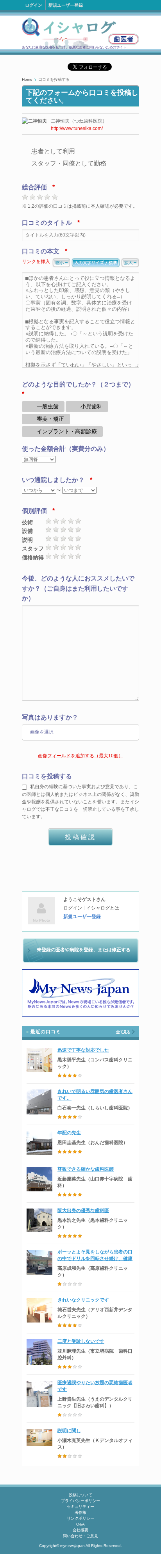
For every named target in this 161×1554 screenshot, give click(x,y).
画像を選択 (42, 732)
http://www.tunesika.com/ (77, 128)
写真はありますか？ (50, 717)
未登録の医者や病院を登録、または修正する (84, 949)
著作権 (80, 1512)
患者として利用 (53, 151)
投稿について (80, 1495)
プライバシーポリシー (80, 1501)
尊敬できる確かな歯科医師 (85, 1169)
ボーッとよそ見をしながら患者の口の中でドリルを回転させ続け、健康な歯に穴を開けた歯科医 (94, 1258)
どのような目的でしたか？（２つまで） (78, 384)
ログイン (33, 5)
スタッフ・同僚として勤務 (68, 163)
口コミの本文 (40, 251)
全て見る (123, 1032)
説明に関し (69, 1430)
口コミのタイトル (47, 222)
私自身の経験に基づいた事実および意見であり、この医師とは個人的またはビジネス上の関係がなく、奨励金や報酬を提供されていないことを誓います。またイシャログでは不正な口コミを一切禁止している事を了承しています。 (80, 801)
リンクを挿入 (36, 261)
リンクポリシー (80, 1518)
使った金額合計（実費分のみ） (65, 448)
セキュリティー (80, 1506)
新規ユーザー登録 (65, 5)
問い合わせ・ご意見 (80, 1536)
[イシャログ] (80, 33)
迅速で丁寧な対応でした (83, 1050)
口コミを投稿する (47, 776)
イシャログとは (102, 908)
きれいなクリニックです (83, 1300)
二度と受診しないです (80, 1341)
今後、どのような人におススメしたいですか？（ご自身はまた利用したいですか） (78, 588)
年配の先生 (69, 1133)
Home (27, 79)
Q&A (80, 1524)
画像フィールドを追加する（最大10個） (80, 755)
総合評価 (34, 187)
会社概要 (80, 1530)
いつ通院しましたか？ (53, 480)
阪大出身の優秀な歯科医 (83, 1210)
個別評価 (34, 510)
